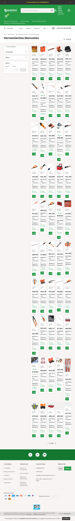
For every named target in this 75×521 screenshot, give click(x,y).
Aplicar (23, 70)
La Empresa (7, 468)
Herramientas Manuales (21, 34)
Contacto (6, 475)
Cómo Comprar (25, 21)
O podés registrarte (61, 13)
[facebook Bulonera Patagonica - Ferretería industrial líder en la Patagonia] (37, 455)
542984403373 (40, 468)
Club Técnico (7, 482)
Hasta (14, 66)
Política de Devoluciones (39, 21)
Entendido (66, 518)
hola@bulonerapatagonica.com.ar (45, 475)
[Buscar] (52, 10)
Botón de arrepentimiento (39, 514)
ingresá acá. (29, 514)
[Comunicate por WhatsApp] (69, 11)
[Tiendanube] (65, 514)
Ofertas (28, 28)
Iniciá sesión (60, 9)
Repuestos (37, 28)
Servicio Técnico (8, 479)
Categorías (9, 28)
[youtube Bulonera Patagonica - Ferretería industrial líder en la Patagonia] (45, 455)
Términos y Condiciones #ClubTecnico (14, 23)
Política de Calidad (9, 471)
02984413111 (39, 471)
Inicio (21, 28)
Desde (7, 66)
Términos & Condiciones (10, 21)
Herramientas (11, 34)
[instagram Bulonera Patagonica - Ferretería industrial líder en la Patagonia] (30, 455)
